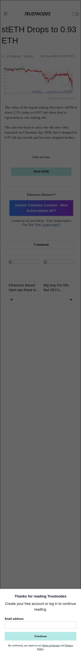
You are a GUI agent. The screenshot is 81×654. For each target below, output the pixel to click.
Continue (40, 636)
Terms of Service (51, 645)
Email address (14, 619)
